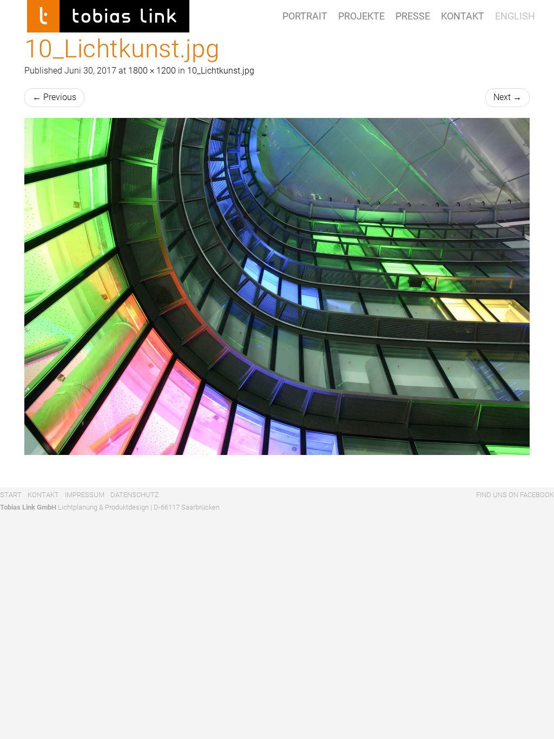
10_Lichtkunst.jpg (220, 70)
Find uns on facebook (514, 495)
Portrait (304, 16)
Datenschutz (134, 495)
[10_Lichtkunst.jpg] (277, 286)
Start (11, 495)
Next (507, 97)
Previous (54, 97)
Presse (412, 16)
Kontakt (462, 16)
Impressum (84, 495)
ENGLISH (515, 16)
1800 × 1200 (152, 70)
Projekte (361, 16)
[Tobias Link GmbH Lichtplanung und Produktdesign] (108, 13)
